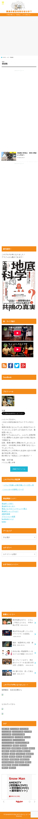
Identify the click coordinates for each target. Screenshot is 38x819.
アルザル (24, 729)
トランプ (19, 737)
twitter (4, 522)
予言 (23, 745)
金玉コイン (24, 765)
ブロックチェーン (22, 742)
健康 (24, 748)
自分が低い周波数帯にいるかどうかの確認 (23, 652)
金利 (15, 765)
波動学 (27, 756)
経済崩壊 (19, 762)
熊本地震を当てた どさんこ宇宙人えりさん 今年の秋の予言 (23, 622)
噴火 (27, 751)
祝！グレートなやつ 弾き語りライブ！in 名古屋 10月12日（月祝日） (23, 662)
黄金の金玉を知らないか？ (21, 814)
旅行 (19, 756)
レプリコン (6, 745)
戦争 (12, 756)
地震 (5, 754)
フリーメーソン (8, 742)
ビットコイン (18, 740)
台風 (19, 751)
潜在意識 (14, 759)
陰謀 (12, 767)
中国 (15, 745)
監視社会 (24, 759)
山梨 (12, 754)
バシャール (6, 740)
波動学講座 (6, 514)
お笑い (5, 729)
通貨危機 (6, 765)
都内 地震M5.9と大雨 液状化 (23, 644)
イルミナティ (18, 731)
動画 (31, 748)
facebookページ (8, 519)
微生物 (30, 754)
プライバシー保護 (8, 516)
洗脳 (5, 759)
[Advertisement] (19, 37)
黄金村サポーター (8, 506)
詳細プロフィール (19, 469)
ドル (27, 737)
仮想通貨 (16, 748)
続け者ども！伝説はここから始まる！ (19, 14)
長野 (4, 767)
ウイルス (6, 734)
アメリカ (14, 729)
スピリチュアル (18, 734)
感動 (4, 756)
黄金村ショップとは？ (10, 511)
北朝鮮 (5, 751)
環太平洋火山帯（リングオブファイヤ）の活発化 (23, 633)
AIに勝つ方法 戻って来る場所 (23, 672)
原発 (13, 751)
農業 (28, 762)
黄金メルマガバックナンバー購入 (14, 509)
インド (28, 731)
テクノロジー (7, 737)
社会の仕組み (7, 762)
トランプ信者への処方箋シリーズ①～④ (18, 485)
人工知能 (6, 748)
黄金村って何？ (8, 504)
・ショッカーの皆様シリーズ (13, 489)
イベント (6, 731)
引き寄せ (20, 754)
